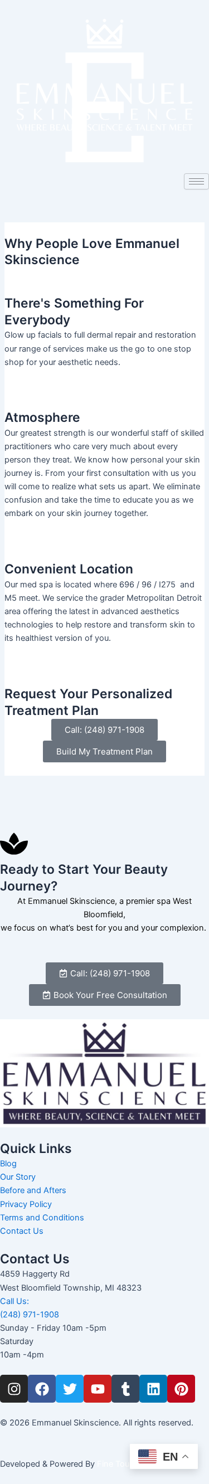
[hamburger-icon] (196, 181)
